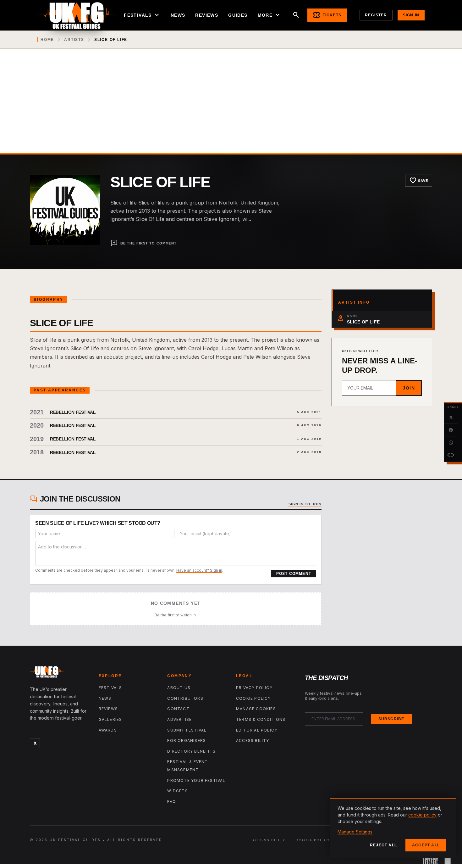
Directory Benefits (191, 751)
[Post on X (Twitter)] (450, 417)
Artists (74, 39)
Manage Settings (355, 831)
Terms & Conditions (261, 719)
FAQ (171, 801)
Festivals (142, 15)
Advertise (179, 719)
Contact (178, 708)
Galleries (110, 719)
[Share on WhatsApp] (450, 442)
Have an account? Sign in (199, 570)
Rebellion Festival (73, 412)
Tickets (327, 15)
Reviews (206, 15)
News (178, 15)
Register (376, 15)
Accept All (426, 845)
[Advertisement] (231, 106)
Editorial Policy (256, 730)
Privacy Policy (254, 687)
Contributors (185, 698)
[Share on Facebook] (450, 430)
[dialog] (393, 828)
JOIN (409, 387)
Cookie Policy (253, 698)
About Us (178, 687)
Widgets (177, 790)
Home (47, 39)
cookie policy (422, 814)
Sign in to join (305, 504)
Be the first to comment (143, 243)
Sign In (411, 15)
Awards (108, 730)
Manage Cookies (256, 708)
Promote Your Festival (196, 780)
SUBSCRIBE (391, 719)
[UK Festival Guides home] (59, 673)
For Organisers (186, 740)
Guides (237, 15)
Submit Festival (186, 730)
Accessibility (252, 740)
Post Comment (293, 573)
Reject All (383, 845)
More (270, 15)
